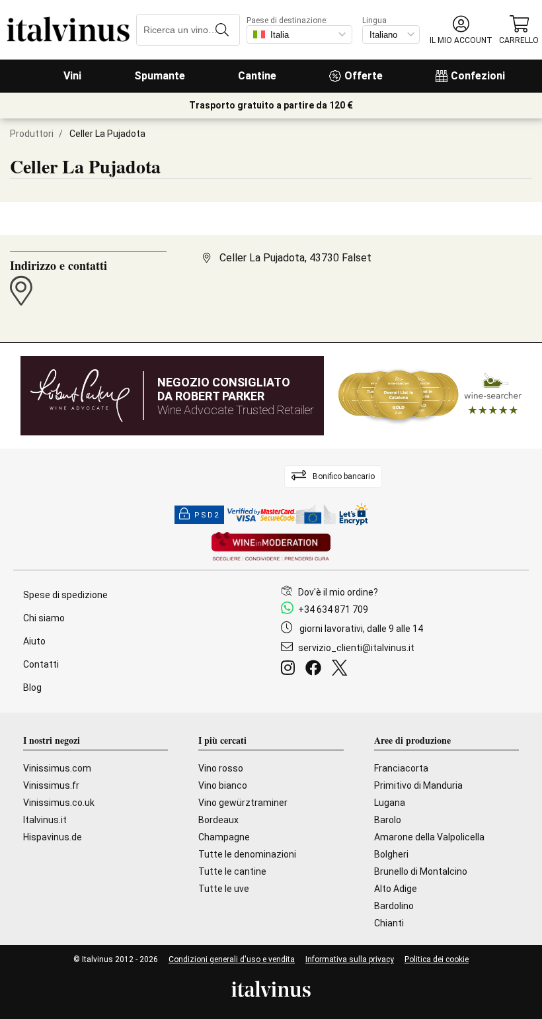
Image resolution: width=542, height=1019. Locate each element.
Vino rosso (220, 768)
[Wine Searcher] (430, 395)
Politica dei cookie (437, 959)
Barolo (387, 820)
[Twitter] (342, 669)
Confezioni (478, 75)
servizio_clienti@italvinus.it (356, 647)
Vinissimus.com (57, 768)
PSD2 (206, 515)
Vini (72, 75)
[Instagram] (290, 669)
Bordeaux (218, 820)
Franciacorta (401, 768)
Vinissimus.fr (51, 785)
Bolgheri (391, 854)
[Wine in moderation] (271, 547)
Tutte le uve (223, 888)
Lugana (389, 802)
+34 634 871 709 (333, 609)
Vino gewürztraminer (243, 802)
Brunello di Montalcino (420, 871)
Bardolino (394, 906)
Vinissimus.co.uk (59, 802)
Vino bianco (222, 785)
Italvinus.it (45, 820)
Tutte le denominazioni (247, 854)
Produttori (32, 133)
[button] (461, 30)
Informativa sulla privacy (349, 959)
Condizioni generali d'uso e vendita (232, 959)
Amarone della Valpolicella (429, 837)
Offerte (363, 75)
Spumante (159, 75)
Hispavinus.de (52, 837)
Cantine (257, 75)
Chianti (389, 923)
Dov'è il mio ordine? (338, 592)
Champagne (224, 837)
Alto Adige (395, 888)
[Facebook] (316, 669)
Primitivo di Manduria (418, 785)
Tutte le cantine (232, 871)
